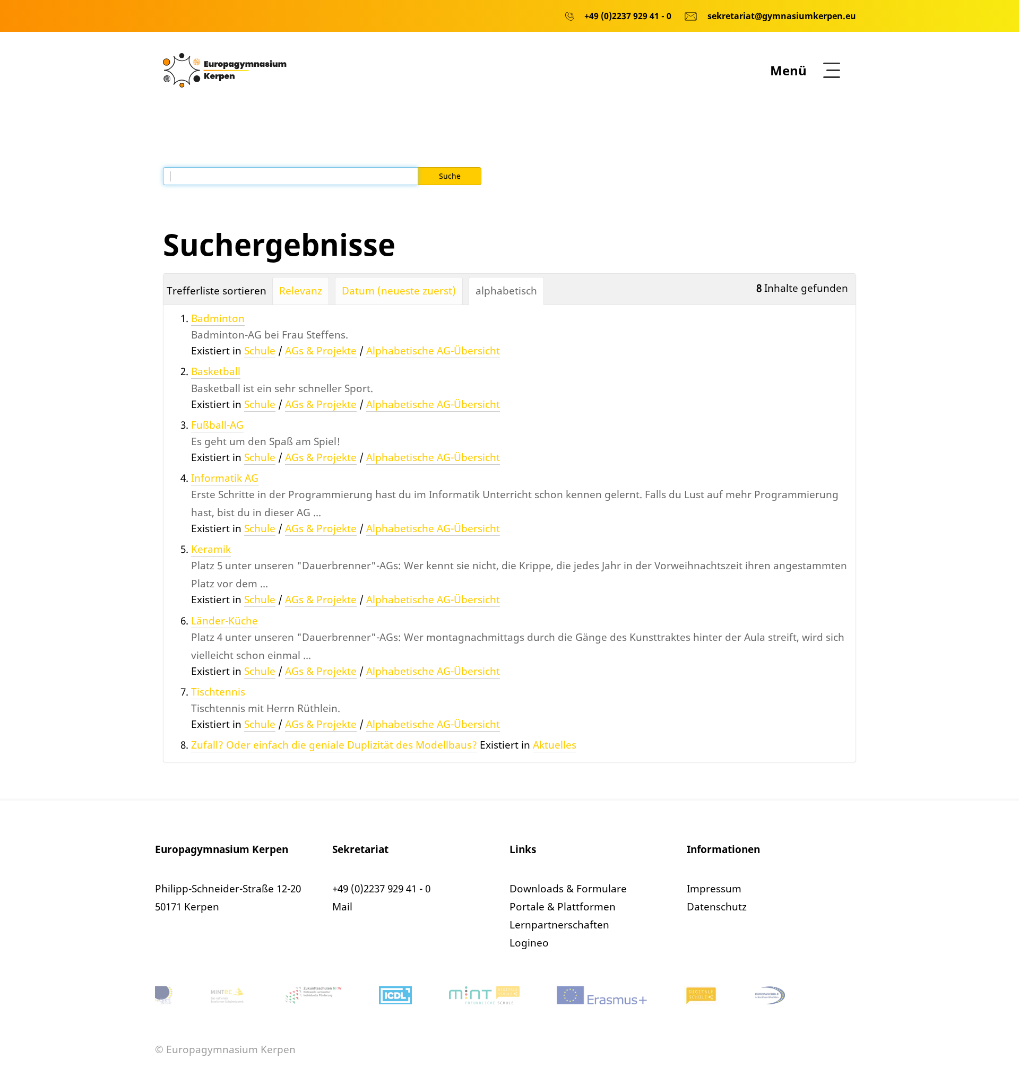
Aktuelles (554, 745)
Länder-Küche (224, 621)
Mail (342, 907)
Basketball (215, 371)
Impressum (714, 889)
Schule (259, 351)
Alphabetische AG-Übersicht (433, 351)
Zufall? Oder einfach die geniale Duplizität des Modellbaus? (334, 745)
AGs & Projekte (321, 351)
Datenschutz (717, 907)
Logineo (529, 943)
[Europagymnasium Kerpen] (225, 69)
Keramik (211, 549)
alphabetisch (506, 291)
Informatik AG (224, 478)
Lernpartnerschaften (559, 925)
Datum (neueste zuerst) (399, 291)
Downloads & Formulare (568, 889)
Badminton (218, 318)
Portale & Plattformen (563, 907)
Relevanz (300, 291)
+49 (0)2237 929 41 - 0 (381, 889)
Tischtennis (218, 692)
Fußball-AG (217, 425)
